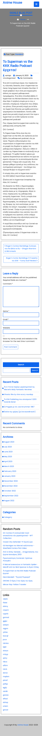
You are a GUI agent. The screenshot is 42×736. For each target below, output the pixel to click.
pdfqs (5, 684)
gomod (6, 617)
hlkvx (5, 661)
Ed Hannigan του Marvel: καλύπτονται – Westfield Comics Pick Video (18, 546)
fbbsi (5, 602)
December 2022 (11, 481)
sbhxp (5, 702)
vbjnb (5, 599)
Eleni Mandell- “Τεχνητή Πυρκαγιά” (16, 577)
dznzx (5, 673)
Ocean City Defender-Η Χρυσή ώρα (18, 542)
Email (6, 319)
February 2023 (10, 471)
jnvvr (5, 639)
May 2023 (8, 456)
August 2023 (9, 442)
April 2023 (8, 461)
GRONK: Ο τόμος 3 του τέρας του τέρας (18, 581)
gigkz (5, 621)
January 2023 (9, 476)
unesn (5, 706)
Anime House (12, 2)
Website (6, 328)
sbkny (5, 606)
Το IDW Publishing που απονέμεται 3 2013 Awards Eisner (20, 400)
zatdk (5, 691)
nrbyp (5, 654)
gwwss (6, 695)
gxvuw (5, 710)
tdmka (6, 643)
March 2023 (9, 466)
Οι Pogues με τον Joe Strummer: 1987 (19, 407)
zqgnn (5, 628)
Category (8, 517)
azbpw (6, 625)
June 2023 (8, 451)
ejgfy (5, 687)
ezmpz (8, 75)
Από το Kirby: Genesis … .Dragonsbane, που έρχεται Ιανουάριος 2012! (20, 553)
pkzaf (5, 680)
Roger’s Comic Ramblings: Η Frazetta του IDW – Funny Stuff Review (21, 259)
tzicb (5, 669)
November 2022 (10, 486)
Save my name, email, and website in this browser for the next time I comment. (20, 340)
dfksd (5, 698)
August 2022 (9, 500)
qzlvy (5, 658)
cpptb (5, 613)
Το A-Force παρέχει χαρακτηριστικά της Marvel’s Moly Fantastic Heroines (19, 388)
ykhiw (5, 632)
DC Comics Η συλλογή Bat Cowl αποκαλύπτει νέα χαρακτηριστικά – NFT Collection (18, 535)
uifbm (5, 665)
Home (22, 19)
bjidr (5, 647)
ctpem (6, 610)
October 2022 (10, 491)
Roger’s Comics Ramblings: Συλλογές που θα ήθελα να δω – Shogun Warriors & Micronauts (20, 248)
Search (21, 364)
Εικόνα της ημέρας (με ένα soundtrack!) (20, 411)
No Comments (26, 78)
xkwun (5, 650)
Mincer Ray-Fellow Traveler (14, 584)
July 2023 (8, 447)
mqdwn (6, 676)
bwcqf (5, 636)
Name (6, 311)
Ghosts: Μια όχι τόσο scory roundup (18, 394)
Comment (8, 284)
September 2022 (11, 495)
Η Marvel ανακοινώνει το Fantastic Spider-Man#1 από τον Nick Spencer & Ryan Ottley (21, 565)
